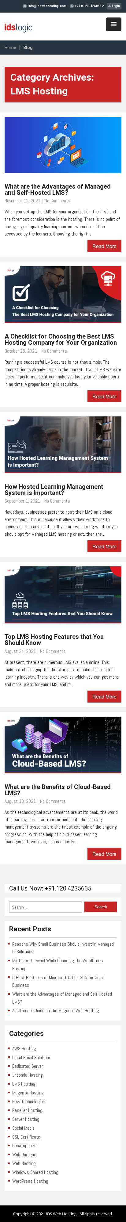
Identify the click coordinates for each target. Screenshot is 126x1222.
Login (115, 6)
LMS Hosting (23, 1084)
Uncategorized (25, 1145)
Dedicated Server (27, 1066)
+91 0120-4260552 (89, 6)
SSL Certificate (26, 1137)
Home (10, 47)
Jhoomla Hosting (27, 1075)
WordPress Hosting (30, 1181)
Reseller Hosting (27, 1110)
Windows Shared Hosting (35, 1172)
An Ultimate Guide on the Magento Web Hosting (55, 1010)
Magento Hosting (28, 1093)
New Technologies (28, 1101)
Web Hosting (24, 1163)
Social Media (23, 1128)
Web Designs (24, 1154)
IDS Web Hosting (61, 1213)
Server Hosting (25, 1119)
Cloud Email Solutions (31, 1057)
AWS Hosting (24, 1048)
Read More (104, 246)
